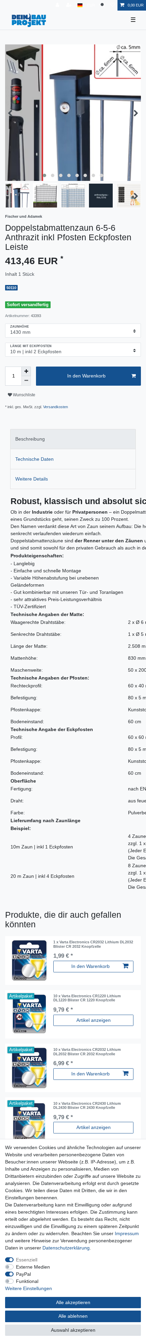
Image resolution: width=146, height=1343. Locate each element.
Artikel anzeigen (93, 1020)
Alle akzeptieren (73, 1302)
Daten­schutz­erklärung (66, 1248)
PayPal (23, 1274)
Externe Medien (33, 1267)
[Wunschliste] (112, 5)
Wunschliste (23, 394)
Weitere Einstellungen (28, 1288)
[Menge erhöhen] (26, 371)
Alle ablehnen (73, 1316)
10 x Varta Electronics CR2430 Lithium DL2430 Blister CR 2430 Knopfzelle (87, 1105)
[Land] (80, 5)
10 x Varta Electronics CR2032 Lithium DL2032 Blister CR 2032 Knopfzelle (87, 1051)
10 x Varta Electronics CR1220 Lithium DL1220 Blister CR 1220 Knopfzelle (87, 998)
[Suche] (102, 5)
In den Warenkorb (86, 375)
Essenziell (26, 1259)
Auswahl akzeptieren (73, 1330)
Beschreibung (30, 439)
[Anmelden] (58, 5)
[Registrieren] (69, 5)
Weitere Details (31, 479)
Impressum (127, 1233)
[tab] (73, 439)
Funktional (27, 1281)
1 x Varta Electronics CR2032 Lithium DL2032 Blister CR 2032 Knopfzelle (93, 944)
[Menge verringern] (26, 381)
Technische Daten (34, 459)
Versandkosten (55, 407)
